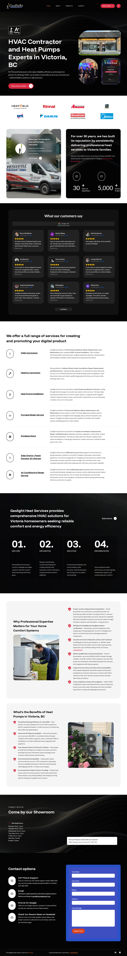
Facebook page (26, 922)
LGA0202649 (77, 650)
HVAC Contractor (29, 353)
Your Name (75, 872)
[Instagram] (120, 952)
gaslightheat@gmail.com (41, 896)
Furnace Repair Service (32, 415)
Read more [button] (18, 248)
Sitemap (30, 952)
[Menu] (118, 6)
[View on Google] (17, 234)
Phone (74, 890)
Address (75, 899)
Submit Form (78, 931)
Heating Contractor (30, 372)
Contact (81, 6)
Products (69, 6)
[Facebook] (115, 952)
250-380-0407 (23, 886)
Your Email (75, 881)
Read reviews (43, 908)
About (58, 6)
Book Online (107, 6)
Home (48, 6)
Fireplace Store (28, 436)
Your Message (77, 908)
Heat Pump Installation (32, 393)
